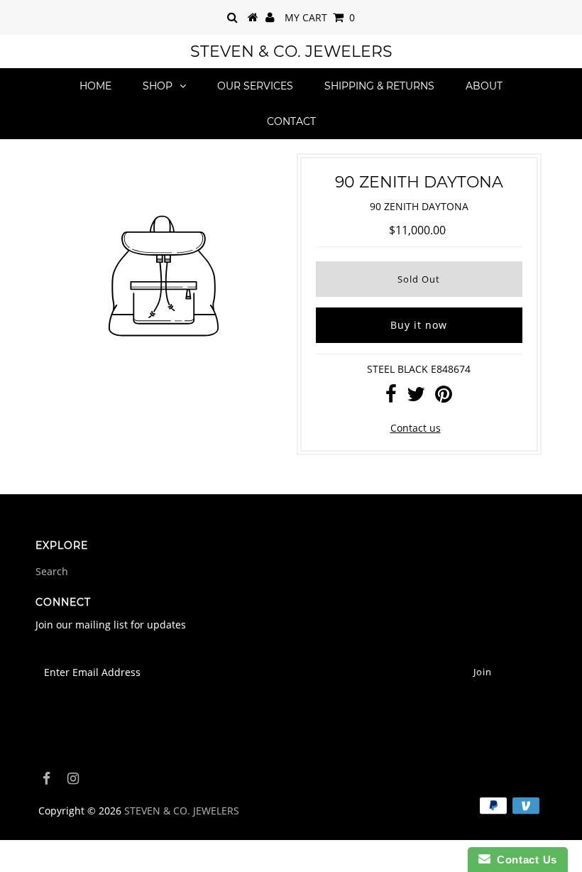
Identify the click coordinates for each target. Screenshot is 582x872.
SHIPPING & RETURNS (379, 86)
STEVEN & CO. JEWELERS (291, 51)
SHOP (157, 86)
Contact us (415, 428)
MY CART (320, 17)
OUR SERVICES (255, 86)
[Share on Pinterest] (443, 397)
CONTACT (291, 121)
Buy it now (418, 325)
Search (51, 571)
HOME (95, 86)
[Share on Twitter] (416, 397)
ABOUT (484, 86)
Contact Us (523, 860)
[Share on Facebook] (391, 397)
